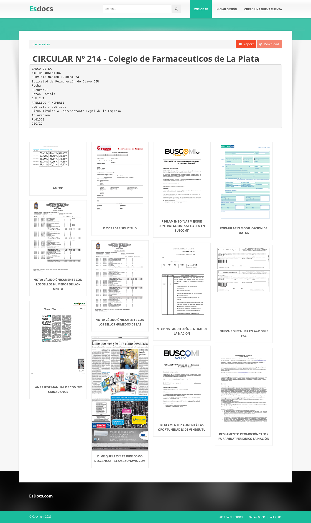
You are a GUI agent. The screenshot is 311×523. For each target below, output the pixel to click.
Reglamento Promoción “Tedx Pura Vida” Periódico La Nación (243, 436)
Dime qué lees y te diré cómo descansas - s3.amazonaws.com (119, 458)
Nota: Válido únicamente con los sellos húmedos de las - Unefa (57, 284)
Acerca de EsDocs (231, 517)
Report (248, 44)
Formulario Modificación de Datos (243, 230)
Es (41, 8)
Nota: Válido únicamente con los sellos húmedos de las (119, 322)
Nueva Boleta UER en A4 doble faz (243, 333)
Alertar (275, 517)
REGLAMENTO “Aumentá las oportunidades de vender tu (182, 427)
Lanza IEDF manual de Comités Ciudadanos (57, 389)
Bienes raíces (41, 44)
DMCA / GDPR (256, 517)
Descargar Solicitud (120, 228)
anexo (58, 188)
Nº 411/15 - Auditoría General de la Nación (181, 331)
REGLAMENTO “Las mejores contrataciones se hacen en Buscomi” (181, 226)
